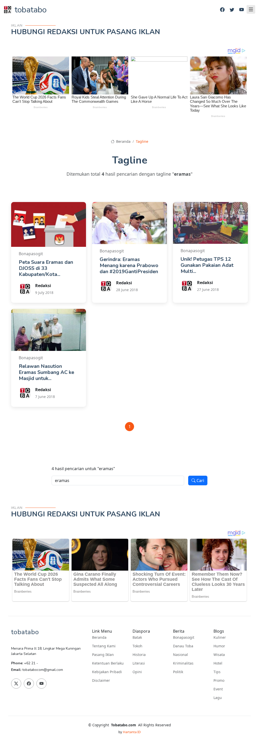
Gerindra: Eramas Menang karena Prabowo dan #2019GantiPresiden (129, 265)
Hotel (217, 663)
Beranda (123, 141)
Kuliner (219, 637)
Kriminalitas (183, 663)
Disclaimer (101, 680)
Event (218, 689)
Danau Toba (183, 646)
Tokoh (137, 646)
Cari (200, 480)
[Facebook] (222, 9)
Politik (178, 672)
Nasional (180, 654)
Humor (219, 646)
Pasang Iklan (103, 654)
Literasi (139, 663)
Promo (218, 680)
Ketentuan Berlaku (108, 663)
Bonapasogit (183, 637)
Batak (137, 637)
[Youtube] (241, 9)
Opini (137, 672)
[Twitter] (232, 9)
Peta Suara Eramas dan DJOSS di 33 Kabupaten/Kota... (46, 268)
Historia (139, 654)
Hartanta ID (132, 732)
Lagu (217, 697)
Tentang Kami (104, 646)
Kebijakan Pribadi (107, 672)
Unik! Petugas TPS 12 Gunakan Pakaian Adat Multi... (207, 265)
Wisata (219, 654)
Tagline (142, 141)
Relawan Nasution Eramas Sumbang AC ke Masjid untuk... (46, 372)
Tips (217, 672)
